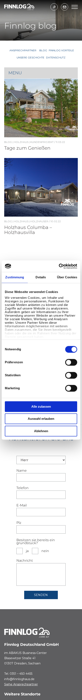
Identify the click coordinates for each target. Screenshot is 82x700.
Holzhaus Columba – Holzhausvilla (28, 230)
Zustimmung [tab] (14, 277)
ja (27, 551)
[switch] (71, 362)
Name (21, 470)
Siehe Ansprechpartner (21, 684)
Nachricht (24, 560)
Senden (41, 595)
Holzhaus (21, 142)
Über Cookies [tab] (67, 277)
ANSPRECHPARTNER (22, 50)
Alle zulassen (41, 406)
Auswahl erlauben (41, 419)
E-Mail (21, 505)
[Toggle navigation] (74, 7)
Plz (18, 522)
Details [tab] (41, 277)
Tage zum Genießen (27, 148)
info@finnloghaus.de (19, 679)
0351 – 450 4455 (21, 674)
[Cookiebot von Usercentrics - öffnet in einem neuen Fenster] (59, 266)
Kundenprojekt (42, 142)
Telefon (22, 488)
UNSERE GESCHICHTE (30, 57)
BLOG (43, 50)
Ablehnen (41, 431)
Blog (8, 142)
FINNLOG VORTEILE (61, 50)
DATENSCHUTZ (55, 57)
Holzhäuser (39, 221)
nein (45, 551)
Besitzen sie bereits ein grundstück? (35, 542)
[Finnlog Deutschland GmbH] (19, 7)
